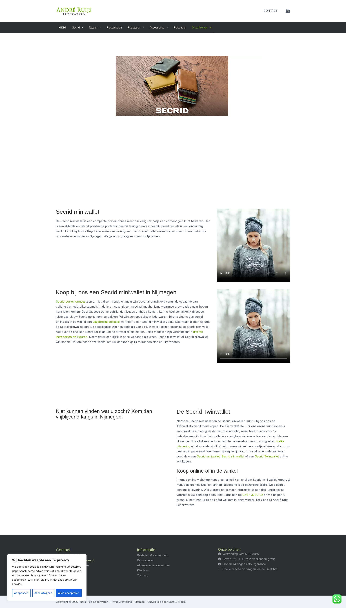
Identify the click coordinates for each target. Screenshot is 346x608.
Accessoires (157, 27)
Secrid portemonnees (70, 301)
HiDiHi (62, 27)
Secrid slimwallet (232, 456)
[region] (46, 577)
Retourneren (145, 560)
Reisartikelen (114, 27)
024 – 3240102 (253, 495)
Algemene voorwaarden (153, 565)
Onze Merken (200, 27)
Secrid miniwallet (208, 456)
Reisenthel (180, 27)
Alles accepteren (68, 592)
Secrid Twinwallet (267, 456)
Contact (270, 10)
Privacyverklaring (121, 601)
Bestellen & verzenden (152, 555)
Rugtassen (134, 27)
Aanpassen (21, 592)
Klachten (143, 570)
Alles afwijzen (43, 592)
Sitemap (140, 601)
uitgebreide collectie (106, 321)
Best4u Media (177, 601)
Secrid (76, 27)
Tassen (93, 27)
